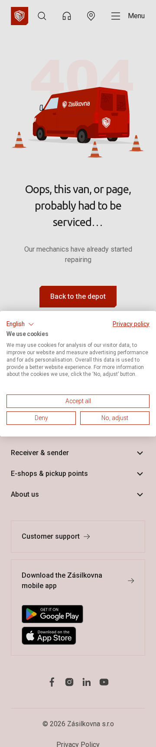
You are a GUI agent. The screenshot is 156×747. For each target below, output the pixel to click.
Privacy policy (131, 323)
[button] (20, 324)
